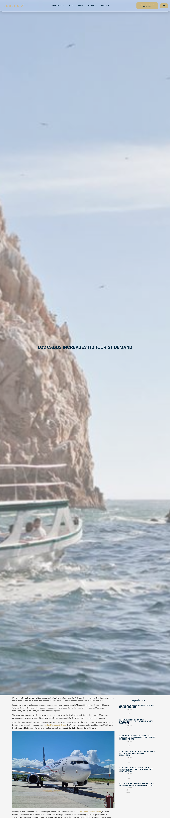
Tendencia (57, 6)
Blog (71, 6)
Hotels (91, 6)
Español (105, 6)
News (80, 6)
